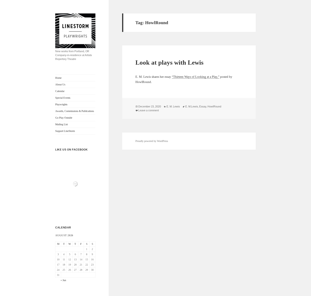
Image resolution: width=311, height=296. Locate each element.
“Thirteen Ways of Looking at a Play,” (195, 76)
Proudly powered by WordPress (151, 141)
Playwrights (61, 104)
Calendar (59, 91)
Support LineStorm (65, 131)
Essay (202, 106)
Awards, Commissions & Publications (74, 111)
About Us (60, 84)
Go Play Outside (63, 117)
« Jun (63, 280)
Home (58, 77)
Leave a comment (148, 110)
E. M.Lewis (191, 106)
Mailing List (61, 124)
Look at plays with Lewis (169, 62)
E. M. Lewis (173, 106)
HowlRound (214, 106)
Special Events (62, 97)
